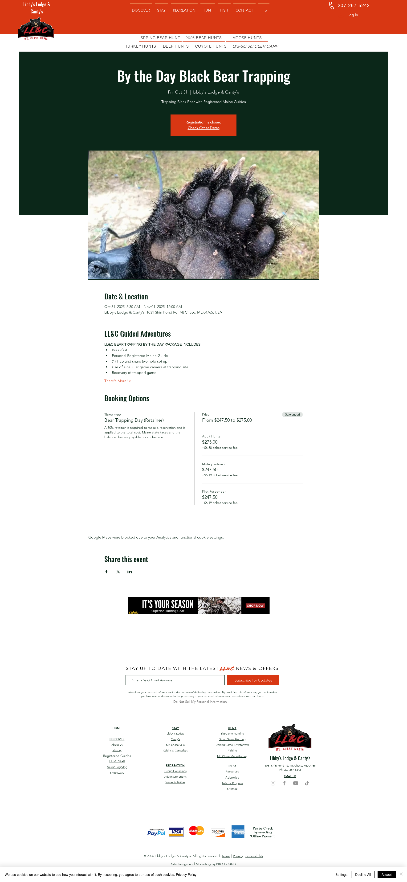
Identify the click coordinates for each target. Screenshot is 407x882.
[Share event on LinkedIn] (129, 571)
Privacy (238, 856)
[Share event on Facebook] (106, 571)
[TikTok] (307, 783)
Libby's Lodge (175, 733)
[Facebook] (284, 783)
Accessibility (254, 856)
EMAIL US (290, 776)
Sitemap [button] (232, 788)
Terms (259, 696)
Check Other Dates (204, 128)
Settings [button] (341, 874)
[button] (264, 8)
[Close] (401, 874)
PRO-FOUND (226, 864)
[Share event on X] (118, 571)
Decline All (363, 874)
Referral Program (232, 783)
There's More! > (117, 381)
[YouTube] (296, 783)
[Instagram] (273, 783)
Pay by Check (263, 828)
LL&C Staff (117, 761)
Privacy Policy (186, 874)
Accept (387, 874)
